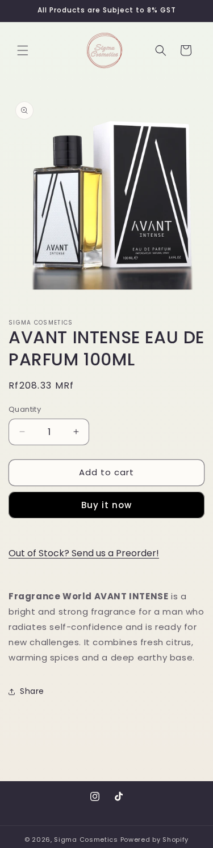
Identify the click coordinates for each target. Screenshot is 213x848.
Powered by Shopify (154, 839)
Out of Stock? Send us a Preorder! (84, 553)
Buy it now (106, 505)
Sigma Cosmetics (86, 839)
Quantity (25, 409)
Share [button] (32, 691)
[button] (22, 50)
